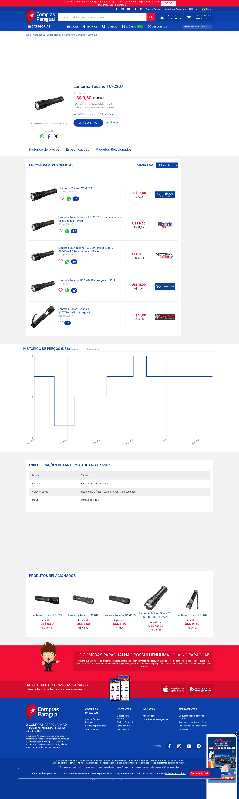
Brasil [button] (209, 9)
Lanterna (92, 34)
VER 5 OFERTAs (88, 122)
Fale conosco (123, 729)
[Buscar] (150, 17)
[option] (49, 103)
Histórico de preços (87, 114)
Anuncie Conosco (154, 9)
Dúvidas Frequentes (126, 722)
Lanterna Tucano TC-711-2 (196, 615)
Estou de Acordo (200, 773)
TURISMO (112, 26)
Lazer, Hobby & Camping (60, 34)
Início (28, 34)
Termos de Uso (92, 729)
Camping (80, 34)
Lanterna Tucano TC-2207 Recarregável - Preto (87, 280)
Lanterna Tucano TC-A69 (87, 615)
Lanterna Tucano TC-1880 (123, 615)
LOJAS (74, 26)
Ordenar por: (145, 165)
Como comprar (124, 726)
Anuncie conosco (151, 716)
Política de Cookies (175, 773)
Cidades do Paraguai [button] (175, 9)
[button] (199, 17)
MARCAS (91, 26)
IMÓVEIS (134, 26)
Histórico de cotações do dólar (193, 726)
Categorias (39, 34)
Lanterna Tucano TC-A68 (159, 615)
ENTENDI (169, 3)
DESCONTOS (159, 26)
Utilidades (193, 9)
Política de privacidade (95, 726)
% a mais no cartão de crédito (192, 722)
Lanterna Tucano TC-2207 (76, 188)
